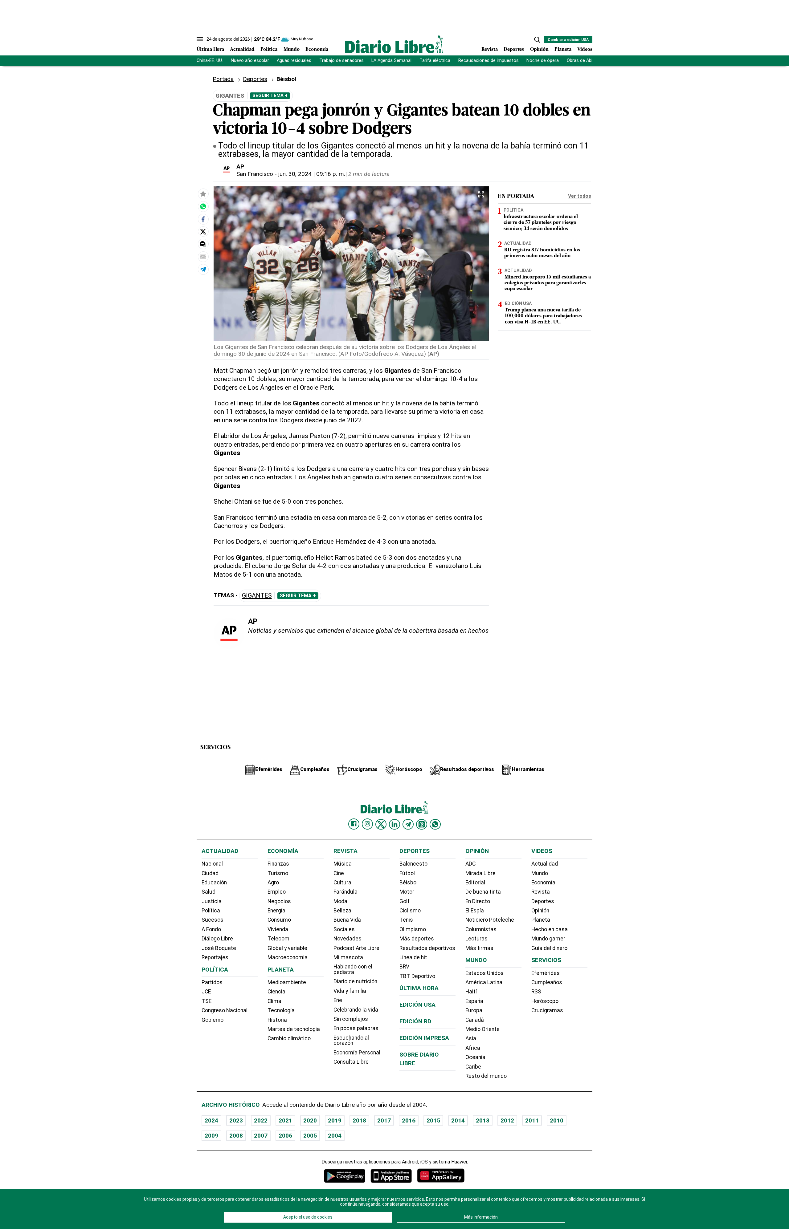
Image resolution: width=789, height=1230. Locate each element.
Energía (276, 910)
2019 (334, 1120)
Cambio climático (289, 1038)
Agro (273, 882)
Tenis (406, 920)
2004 (334, 1135)
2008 (236, 1135)
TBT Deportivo (417, 976)
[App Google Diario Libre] (345, 1176)
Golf (404, 901)
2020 (310, 1120)
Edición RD (415, 1021)
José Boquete (219, 948)
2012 (507, 1120)
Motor (406, 892)
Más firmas (479, 948)
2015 (433, 1120)
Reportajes (215, 957)
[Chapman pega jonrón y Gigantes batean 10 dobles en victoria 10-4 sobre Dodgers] (203, 206)
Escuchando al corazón (351, 1040)
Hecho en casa (549, 929)
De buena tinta (483, 892)
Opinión (539, 49)
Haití (471, 991)
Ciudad (210, 873)
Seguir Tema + (270, 95)
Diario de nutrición (355, 981)
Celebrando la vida (355, 1010)
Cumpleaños (546, 982)
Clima (274, 1001)
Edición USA (518, 303)
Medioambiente (287, 982)
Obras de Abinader (585, 60)
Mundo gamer (548, 939)
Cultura (342, 882)
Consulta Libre (351, 1062)
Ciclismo (410, 910)
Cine (338, 873)
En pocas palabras (355, 1028)
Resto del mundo (486, 1076)
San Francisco (254, 173)
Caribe (473, 1067)
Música (342, 864)
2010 (556, 1120)
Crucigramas (547, 1010)
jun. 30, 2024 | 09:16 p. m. (311, 173)
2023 (236, 1120)
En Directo (477, 901)
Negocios (279, 901)
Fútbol (407, 873)
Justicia (212, 901)
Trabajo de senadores (341, 60)
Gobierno (212, 1020)
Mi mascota (348, 957)
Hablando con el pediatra (352, 969)
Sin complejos (350, 1019)
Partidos (212, 982)
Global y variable (287, 948)
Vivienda (278, 929)
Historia (277, 1020)
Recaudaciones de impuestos (488, 60)
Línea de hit (413, 957)
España (474, 1001)
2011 (532, 1120)
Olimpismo (412, 929)
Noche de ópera (542, 60)
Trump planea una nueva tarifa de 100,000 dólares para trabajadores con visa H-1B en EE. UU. (543, 316)
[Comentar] (203, 244)
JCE (206, 991)
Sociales (344, 929)
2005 (310, 1135)
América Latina (483, 982)
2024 (211, 1120)
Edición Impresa (424, 1037)
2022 (261, 1120)
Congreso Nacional (224, 1010)
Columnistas (481, 929)
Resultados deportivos (427, 948)
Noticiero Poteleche (489, 920)
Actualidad (242, 49)
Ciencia (276, 991)
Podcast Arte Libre (356, 948)
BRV (404, 967)
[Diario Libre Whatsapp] (435, 824)
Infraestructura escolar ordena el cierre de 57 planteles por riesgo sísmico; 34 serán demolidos (541, 223)
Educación (214, 882)
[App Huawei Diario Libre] (440, 1176)
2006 (285, 1135)
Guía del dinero (549, 948)
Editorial (475, 882)
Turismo (278, 873)
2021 (285, 1120)
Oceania (475, 1057)
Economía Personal (356, 1052)
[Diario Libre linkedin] (394, 824)
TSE (206, 1001)
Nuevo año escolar (250, 60)
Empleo (277, 892)
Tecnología (281, 1010)
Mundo (292, 49)
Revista (489, 49)
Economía (316, 49)
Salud (208, 892)
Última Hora (210, 49)
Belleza (342, 910)
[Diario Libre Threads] (421, 824)
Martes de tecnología (294, 1029)
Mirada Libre (480, 873)
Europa (473, 1010)
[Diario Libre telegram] (408, 824)
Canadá (474, 1020)
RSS (536, 991)
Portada (223, 79)
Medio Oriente (482, 1029)
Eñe (337, 1000)
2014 (458, 1120)
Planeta (562, 49)
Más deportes (416, 939)
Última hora (419, 988)
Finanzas (278, 864)
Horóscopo (544, 1001)
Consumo (279, 920)
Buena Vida (347, 920)
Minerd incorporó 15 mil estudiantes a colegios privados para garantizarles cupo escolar (548, 283)
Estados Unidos (484, 973)
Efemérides (545, 973)
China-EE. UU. (210, 60)
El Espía (474, 910)
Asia (470, 1038)
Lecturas (476, 939)
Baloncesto (413, 864)
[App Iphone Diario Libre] (391, 1176)
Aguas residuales (294, 60)
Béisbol (408, 882)
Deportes (514, 49)
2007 (261, 1135)
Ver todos (579, 196)
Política (268, 49)
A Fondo (211, 929)
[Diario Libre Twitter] (380, 824)
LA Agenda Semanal (391, 60)
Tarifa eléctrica (434, 60)
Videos (584, 49)
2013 (482, 1120)
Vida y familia (349, 991)
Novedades (347, 939)
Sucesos (212, 920)
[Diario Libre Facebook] (353, 824)
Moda (340, 901)
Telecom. (279, 939)
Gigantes (257, 595)
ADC (470, 864)
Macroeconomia (288, 957)
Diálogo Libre (217, 939)
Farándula (345, 892)
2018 (359, 1120)
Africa (472, 1048)
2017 (384, 1120)
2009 (211, 1135)
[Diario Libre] (394, 44)
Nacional (212, 864)
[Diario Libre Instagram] (367, 824)
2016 (408, 1120)
